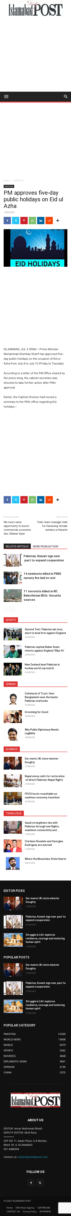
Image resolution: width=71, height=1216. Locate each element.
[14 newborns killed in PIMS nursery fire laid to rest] (13, 578)
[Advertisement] (35, 54)
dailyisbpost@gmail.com (33, 1157)
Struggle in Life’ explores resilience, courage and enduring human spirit (45, 938)
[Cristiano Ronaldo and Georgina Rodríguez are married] (13, 845)
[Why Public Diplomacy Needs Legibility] (13, 734)
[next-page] (11, 609)
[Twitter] (15, 220)
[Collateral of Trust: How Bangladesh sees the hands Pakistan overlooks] (13, 698)
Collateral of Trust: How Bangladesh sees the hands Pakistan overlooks (41, 697)
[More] (58, 220)
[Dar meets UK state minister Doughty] (13, 763)
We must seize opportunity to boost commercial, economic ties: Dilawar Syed (17, 527)
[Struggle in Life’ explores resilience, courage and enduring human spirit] (13, 940)
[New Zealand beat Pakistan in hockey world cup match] (13, 669)
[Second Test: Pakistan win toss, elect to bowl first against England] (13, 634)
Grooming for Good (36, 712)
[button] (6, 97)
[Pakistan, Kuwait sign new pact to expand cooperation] (13, 560)
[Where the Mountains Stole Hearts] (13, 863)
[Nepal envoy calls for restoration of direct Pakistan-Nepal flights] (13, 780)
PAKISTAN (18, 180)
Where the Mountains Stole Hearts (45, 858)
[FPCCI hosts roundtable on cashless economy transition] (13, 798)
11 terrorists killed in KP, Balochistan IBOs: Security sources (42, 595)
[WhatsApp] (32, 220)
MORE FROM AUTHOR (45, 546)
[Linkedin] (40, 220)
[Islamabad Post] (35, 8)
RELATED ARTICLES (17, 546)
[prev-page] (6, 609)
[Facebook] (7, 220)
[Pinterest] (24, 220)
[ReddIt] (49, 220)
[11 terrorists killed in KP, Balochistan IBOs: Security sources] (13, 595)
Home (7, 180)
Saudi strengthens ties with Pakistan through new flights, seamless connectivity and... (42, 826)
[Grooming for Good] (13, 716)
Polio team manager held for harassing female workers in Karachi (52, 525)
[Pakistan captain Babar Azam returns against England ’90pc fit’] (13, 651)
